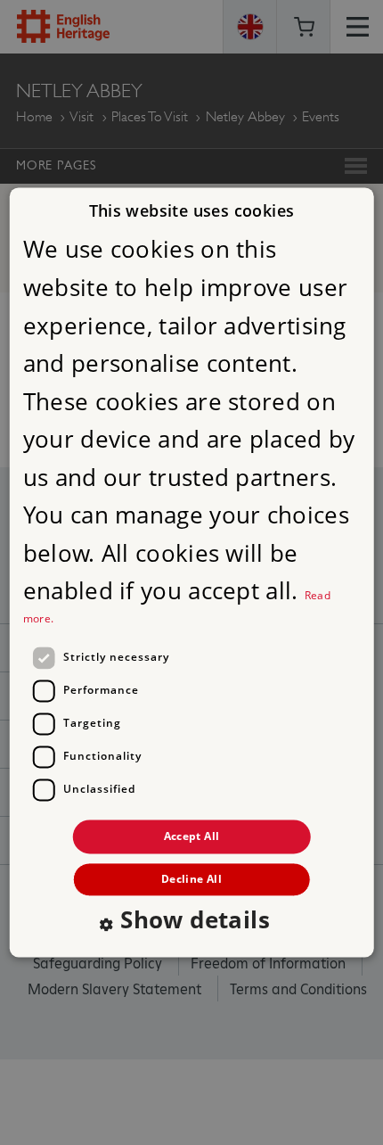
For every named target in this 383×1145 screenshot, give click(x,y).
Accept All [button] (192, 836)
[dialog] (192, 572)
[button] (191, 922)
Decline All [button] (191, 879)
